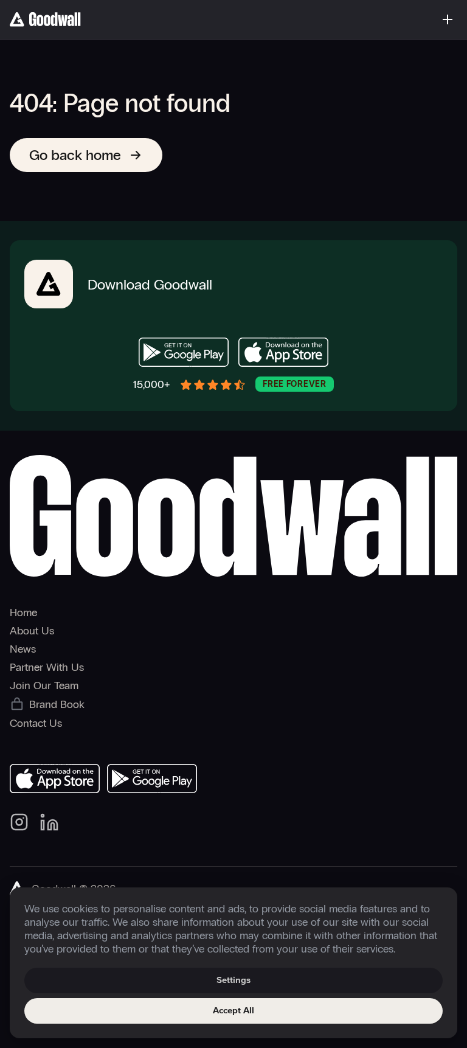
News (23, 649)
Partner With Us (47, 667)
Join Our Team (44, 685)
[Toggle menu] (447, 19)
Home (23, 612)
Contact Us (36, 723)
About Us (32, 630)
